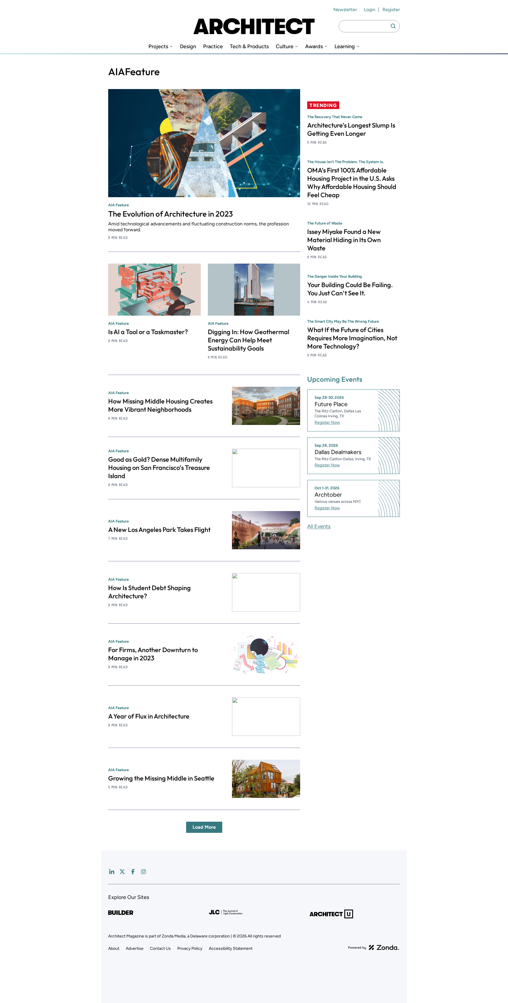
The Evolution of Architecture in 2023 (170, 214)
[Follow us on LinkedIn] (111, 871)
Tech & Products (249, 46)
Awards (314, 46)
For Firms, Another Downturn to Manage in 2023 (153, 654)
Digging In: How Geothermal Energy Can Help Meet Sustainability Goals (248, 340)
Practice (213, 46)
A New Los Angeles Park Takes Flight (159, 529)
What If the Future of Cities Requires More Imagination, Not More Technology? (352, 338)
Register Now (327, 422)
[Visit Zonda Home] (373, 947)
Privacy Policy (189, 948)
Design (188, 46)
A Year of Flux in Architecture (148, 716)
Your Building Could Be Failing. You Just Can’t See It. (350, 289)
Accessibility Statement (231, 948)
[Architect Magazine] (254, 26)
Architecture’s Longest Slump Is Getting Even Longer (351, 129)
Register (391, 9)
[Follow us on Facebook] (132, 871)
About (113, 948)
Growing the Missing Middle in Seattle (161, 778)
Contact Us (160, 948)
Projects (158, 46)
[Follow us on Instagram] (143, 871)
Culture (284, 46)
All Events (318, 526)
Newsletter (345, 9)
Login (369, 9)
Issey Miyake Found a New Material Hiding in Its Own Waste (344, 239)
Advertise (134, 948)
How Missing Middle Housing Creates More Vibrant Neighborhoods (160, 405)
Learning (345, 46)
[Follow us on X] (122, 871)
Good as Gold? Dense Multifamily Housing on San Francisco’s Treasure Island (159, 467)
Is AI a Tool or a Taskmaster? (148, 332)
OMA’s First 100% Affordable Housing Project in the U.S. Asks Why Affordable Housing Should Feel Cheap (351, 182)
